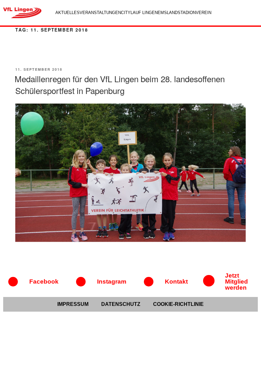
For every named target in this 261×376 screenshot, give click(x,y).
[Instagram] (81, 281)
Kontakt (176, 281)
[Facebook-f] (13, 281)
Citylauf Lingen (139, 12)
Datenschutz (120, 304)
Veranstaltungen (100, 12)
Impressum (72, 304)
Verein (203, 12)
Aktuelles (67, 12)
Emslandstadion (177, 12)
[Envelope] (148, 281)
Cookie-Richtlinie (178, 304)
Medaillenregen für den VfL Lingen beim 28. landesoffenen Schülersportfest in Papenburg (120, 84)
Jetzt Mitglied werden (236, 281)
